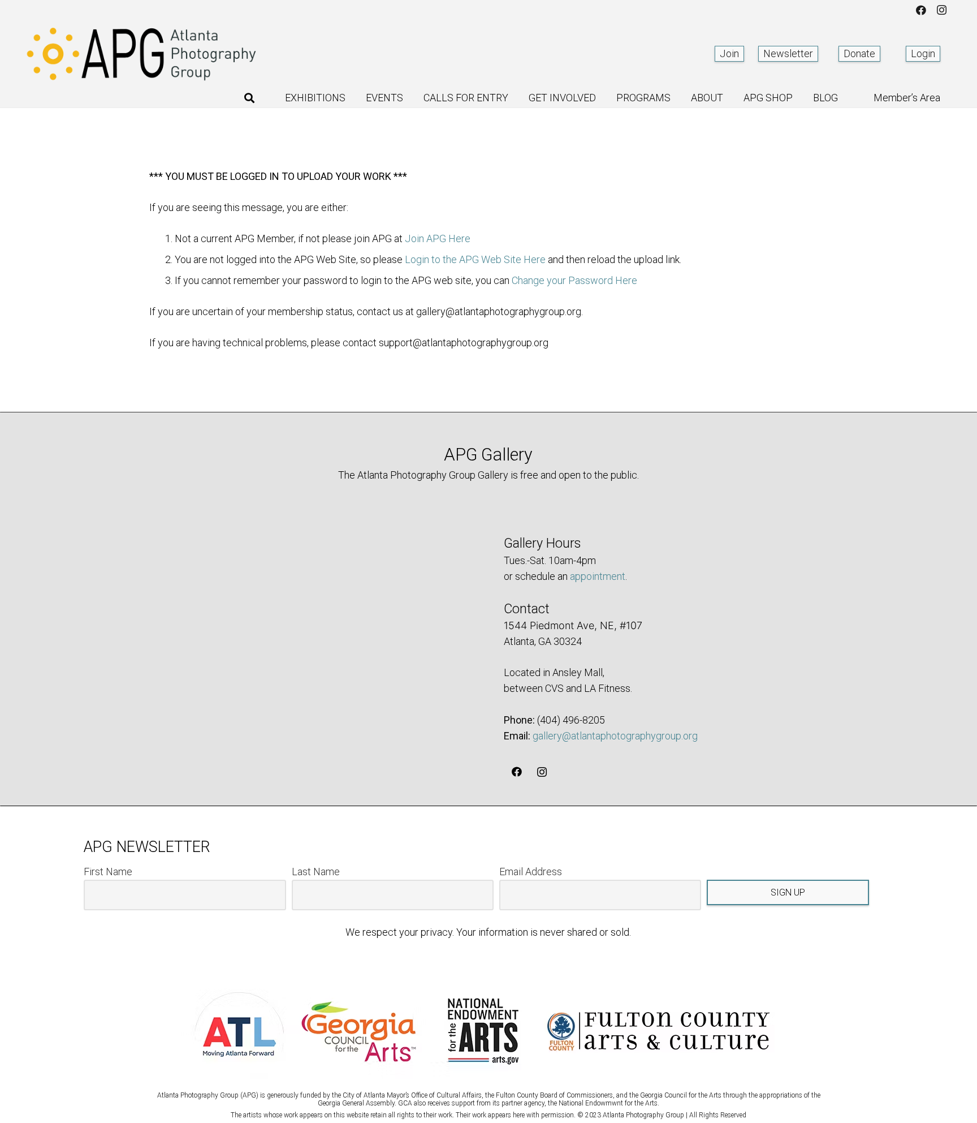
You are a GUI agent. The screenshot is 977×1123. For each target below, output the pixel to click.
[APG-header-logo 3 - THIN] (141, 53)
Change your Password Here (574, 280)
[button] (249, 98)
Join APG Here (437, 238)
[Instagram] (941, 10)
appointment (597, 576)
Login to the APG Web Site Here (475, 259)
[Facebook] (921, 10)
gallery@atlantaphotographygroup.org (615, 736)
